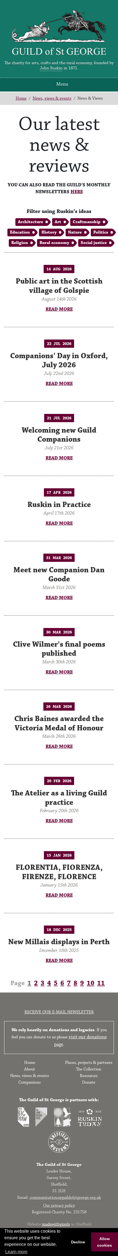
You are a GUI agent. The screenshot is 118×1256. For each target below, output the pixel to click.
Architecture (30, 222)
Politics (100, 232)
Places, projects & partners (88, 1062)
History (49, 232)
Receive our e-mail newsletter (59, 1012)
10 (90, 983)
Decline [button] (78, 1242)
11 (101, 983)
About (29, 1069)
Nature (75, 232)
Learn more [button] (16, 1251)
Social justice (94, 242)
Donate (88, 1082)
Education (20, 232)
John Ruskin (51, 68)
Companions (29, 1082)
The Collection (88, 1069)
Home (21, 98)
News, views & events (52, 98)
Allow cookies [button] (104, 1242)
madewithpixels (56, 1224)
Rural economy (54, 242)
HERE (77, 192)
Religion (19, 242)
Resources (88, 1075)
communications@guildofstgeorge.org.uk (65, 1197)
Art (58, 222)
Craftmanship (86, 222)
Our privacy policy (59, 1205)
